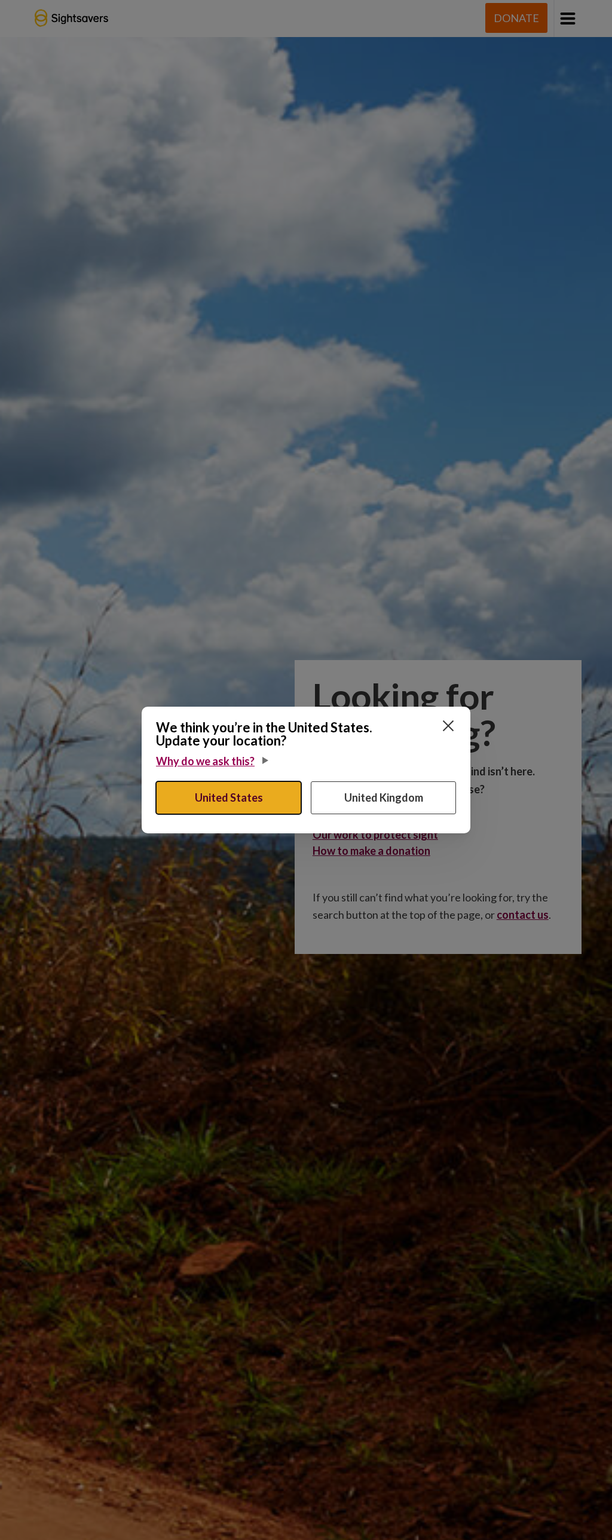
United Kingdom (383, 797)
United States (229, 797)
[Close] (448, 726)
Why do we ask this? (205, 761)
